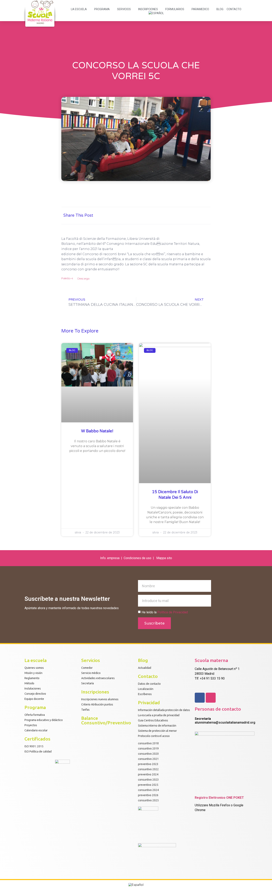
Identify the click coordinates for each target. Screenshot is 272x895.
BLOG (219, 9)
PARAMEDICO (200, 9)
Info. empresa (109, 558)
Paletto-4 (67, 278)
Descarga (83, 278)
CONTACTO (234, 9)
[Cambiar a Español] (136, 884)
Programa (102, 9)
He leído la (165, 612)
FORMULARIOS (174, 9)
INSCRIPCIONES (148, 9)
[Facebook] (200, 698)
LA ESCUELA (79, 9)
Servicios (124, 9)
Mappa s (162, 558)
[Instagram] (211, 698)
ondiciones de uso (139, 558)
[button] (167, 215)
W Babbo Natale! (97, 431)
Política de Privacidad (172, 612)
